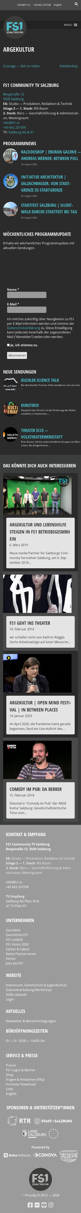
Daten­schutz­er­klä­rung (23, 328)
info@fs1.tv (23, 5)
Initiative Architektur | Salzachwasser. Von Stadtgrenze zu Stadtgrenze (46, 183)
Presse (11, 1065)
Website (13, 975)
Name (13, 289)
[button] (68, 25)
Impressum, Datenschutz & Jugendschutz (36, 985)
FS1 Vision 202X (17, 944)
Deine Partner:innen (21, 954)
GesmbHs (13, 930)
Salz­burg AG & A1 (21, 132)
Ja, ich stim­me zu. (24, 345)
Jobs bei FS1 (14, 963)
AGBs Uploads (16, 994)
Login (10, 999)
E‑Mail (13, 304)
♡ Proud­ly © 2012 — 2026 (40, 1195)
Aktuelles (15, 1011)
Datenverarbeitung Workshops (29, 990)
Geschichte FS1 (17, 935)
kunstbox (30, 405)
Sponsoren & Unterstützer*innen (40, 1107)
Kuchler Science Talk (40, 380)
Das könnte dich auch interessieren (39, 465)
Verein (11, 958)
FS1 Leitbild (14, 939)
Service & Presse (22, 1055)
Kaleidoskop (69, 66)
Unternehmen (20, 920)
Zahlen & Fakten (18, 949)
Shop (10, 1075)
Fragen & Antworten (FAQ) (25, 1079)
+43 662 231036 (42, 5)
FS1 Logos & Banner (20, 1070)
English (58, 5)
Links (9, 1089)
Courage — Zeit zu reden (21, 66)
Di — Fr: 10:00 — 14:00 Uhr (25, 1041)
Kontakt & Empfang (26, 834)
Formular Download (21, 1084)
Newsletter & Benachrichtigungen (31, 1021)
